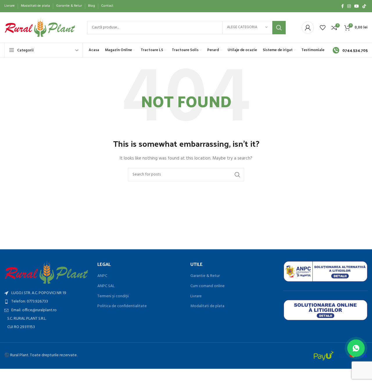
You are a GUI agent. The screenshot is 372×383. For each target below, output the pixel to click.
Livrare (196, 296)
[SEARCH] (279, 27)
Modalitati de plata (207, 306)
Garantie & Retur (205, 276)
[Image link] (46, 272)
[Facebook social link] (342, 6)
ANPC (102, 276)
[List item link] (46, 301)
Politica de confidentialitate (122, 306)
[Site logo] (40, 27)
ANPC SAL (106, 286)
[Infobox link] (350, 50)
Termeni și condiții (113, 296)
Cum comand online (207, 286)
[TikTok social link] (364, 6)
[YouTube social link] (357, 6)
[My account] (308, 27)
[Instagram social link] (349, 6)
